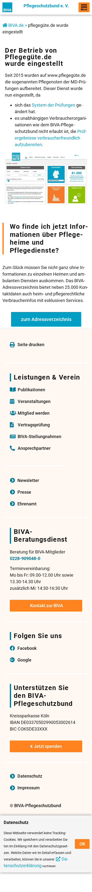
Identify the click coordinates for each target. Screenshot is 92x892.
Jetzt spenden (48, 746)
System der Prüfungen (53, 105)
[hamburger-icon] (84, 7)
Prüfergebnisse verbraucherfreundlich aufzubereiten (51, 138)
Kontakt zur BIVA (46, 605)
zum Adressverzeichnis (46, 319)
